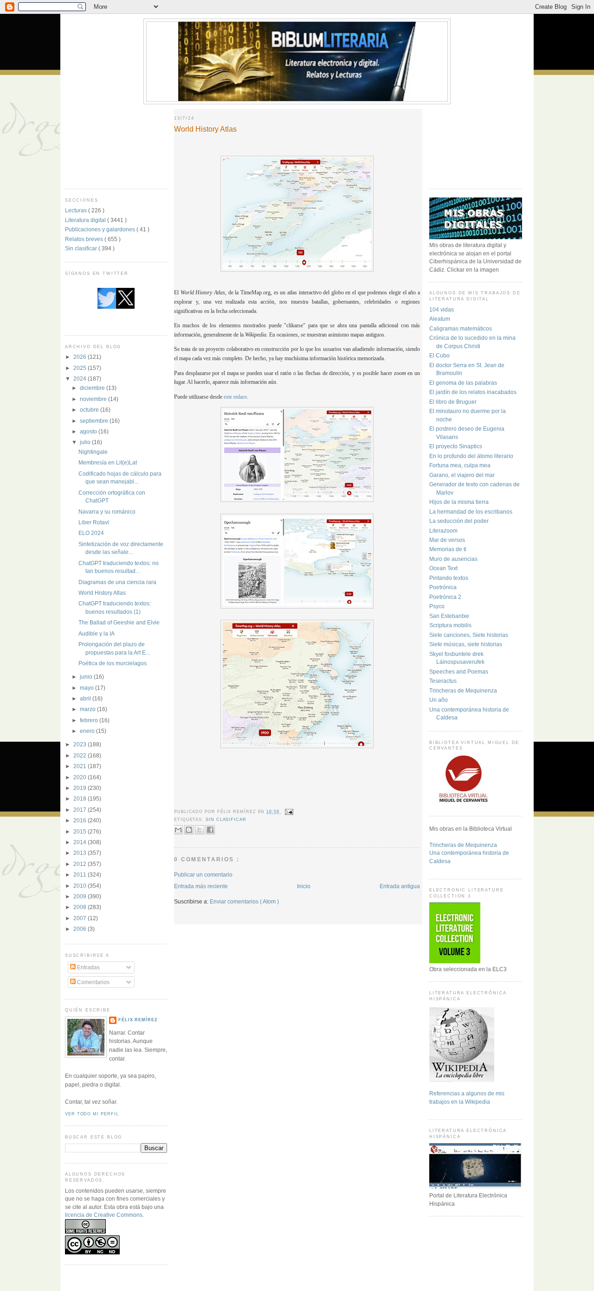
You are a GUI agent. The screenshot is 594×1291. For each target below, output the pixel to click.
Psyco (437, 606)
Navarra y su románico (107, 512)
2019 (80, 788)
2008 (80, 907)
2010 (80, 886)
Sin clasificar (81, 248)
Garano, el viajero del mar (462, 475)
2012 (80, 864)
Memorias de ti (447, 549)
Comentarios (93, 982)
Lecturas (76, 210)
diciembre (93, 388)
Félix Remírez (138, 1020)
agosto (89, 431)
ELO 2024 (91, 533)
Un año (438, 700)
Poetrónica (443, 587)
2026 (80, 357)
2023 (80, 744)
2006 (80, 929)
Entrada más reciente (201, 886)
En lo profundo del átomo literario (471, 456)
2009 (80, 896)
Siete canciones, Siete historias (468, 635)
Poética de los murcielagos (112, 663)
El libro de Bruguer (453, 402)
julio (86, 442)
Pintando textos (448, 578)
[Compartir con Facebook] (210, 829)
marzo (88, 709)
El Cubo (439, 355)
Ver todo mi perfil (91, 1114)
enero (88, 731)
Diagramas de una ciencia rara (117, 582)
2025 (80, 368)
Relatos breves (84, 239)
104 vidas (441, 309)
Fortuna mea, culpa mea (460, 465)
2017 (80, 810)
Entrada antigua (400, 886)
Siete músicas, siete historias (465, 644)
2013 (80, 853)
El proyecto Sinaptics (455, 446)
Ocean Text (443, 568)
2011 (80, 874)
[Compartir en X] (199, 829)
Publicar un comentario (203, 874)
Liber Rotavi (93, 522)
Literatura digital (86, 220)
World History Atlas (102, 593)
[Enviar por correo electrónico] (178, 829)
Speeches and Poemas (458, 671)
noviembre (94, 399)
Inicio (303, 886)
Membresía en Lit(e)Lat (107, 462)
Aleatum (439, 319)
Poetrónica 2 (445, 597)
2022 (80, 755)
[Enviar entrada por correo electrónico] (288, 811)
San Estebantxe (449, 616)
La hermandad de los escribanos (470, 512)
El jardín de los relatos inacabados (473, 392)
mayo (87, 688)
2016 (80, 820)
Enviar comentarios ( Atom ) (244, 901)
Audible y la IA (96, 633)
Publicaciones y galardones (100, 229)
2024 (80, 378)
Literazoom (443, 531)
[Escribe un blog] (189, 829)
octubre (90, 410)
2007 (80, 918)
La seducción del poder (459, 521)
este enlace (235, 397)
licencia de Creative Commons (103, 1215)
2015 (80, 831)
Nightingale (93, 452)
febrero (89, 720)
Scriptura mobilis (450, 625)
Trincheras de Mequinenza (463, 690)
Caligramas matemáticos (460, 328)
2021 (80, 766)
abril (86, 698)
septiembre (95, 421)
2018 (80, 798)
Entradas (88, 967)
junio (87, 677)
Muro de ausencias (453, 559)
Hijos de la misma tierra (459, 502)
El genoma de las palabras (463, 383)
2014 (80, 842)
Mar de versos (447, 540)
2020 (80, 777)
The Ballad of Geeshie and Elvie (119, 622)
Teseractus (443, 681)
